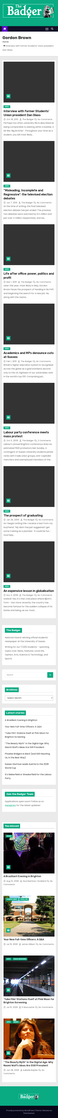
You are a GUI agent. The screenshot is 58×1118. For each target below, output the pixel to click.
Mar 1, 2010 (11, 282)
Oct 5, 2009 (12, 440)
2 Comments (44, 440)
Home (6, 41)
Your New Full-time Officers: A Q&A (23, 726)
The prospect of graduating (23, 515)
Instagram (10, 805)
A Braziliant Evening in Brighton (21, 720)
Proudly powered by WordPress (20, 1110)
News (7, 107)
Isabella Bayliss (30, 1070)
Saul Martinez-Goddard (34, 881)
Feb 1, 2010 (11, 361)
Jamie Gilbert (28, 944)
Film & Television (20, 959)
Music (9, 836)
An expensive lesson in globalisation (29, 591)
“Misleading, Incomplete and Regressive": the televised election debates (28, 194)
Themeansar (29, 1113)
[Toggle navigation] (47, 29)
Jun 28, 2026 (13, 1070)
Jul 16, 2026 (12, 944)
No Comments (45, 119)
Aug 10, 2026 (12, 881)
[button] (53, 29)
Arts (8, 959)
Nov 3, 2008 (12, 595)
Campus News (12, 899)
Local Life (24, 899)
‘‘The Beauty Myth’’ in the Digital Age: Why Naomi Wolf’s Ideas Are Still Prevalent (28, 1064)
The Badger (28, 119)
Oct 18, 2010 (12, 119)
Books (16, 1022)
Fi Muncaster (28, 1007)
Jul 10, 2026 (12, 1007)
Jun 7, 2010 (12, 202)
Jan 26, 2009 (13, 519)
